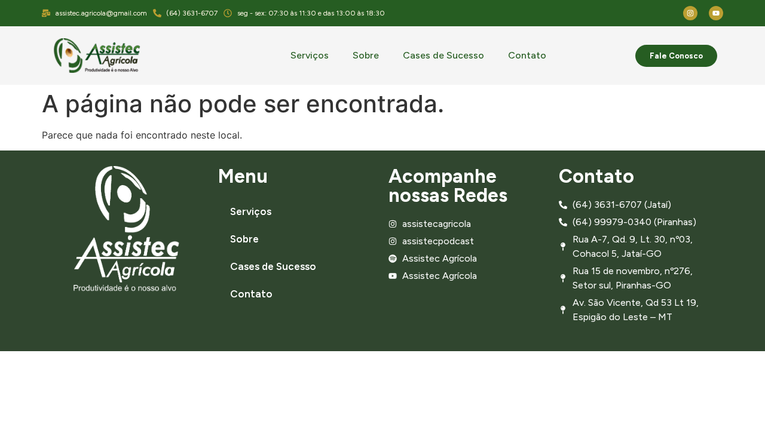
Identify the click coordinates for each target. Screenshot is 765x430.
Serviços (309, 55)
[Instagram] (690, 13)
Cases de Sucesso (443, 55)
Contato (527, 55)
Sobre (366, 55)
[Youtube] (716, 13)
